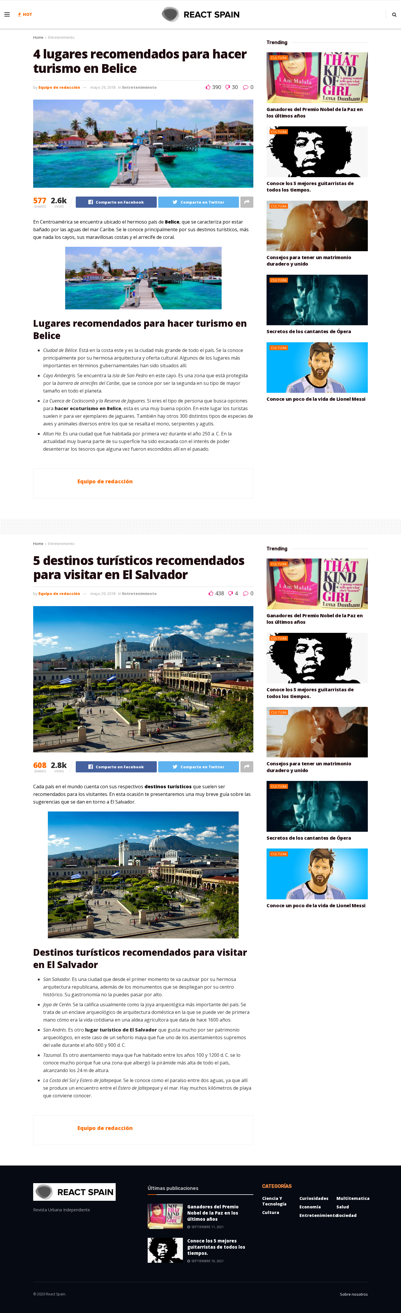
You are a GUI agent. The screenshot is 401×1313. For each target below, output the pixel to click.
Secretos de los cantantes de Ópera (309, 331)
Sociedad (346, 1215)
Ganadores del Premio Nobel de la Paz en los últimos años (213, 1213)
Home (38, 37)
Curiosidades (313, 1198)
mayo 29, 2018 (102, 87)
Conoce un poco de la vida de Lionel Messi (316, 399)
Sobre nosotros (354, 1294)
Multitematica (353, 1198)
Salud (342, 1207)
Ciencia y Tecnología (274, 1201)
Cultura (279, 58)
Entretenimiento (61, 37)
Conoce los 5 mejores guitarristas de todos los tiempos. (310, 186)
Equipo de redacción (59, 87)
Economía (310, 1207)
